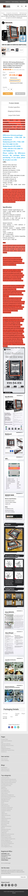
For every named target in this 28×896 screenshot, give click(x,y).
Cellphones (4, 832)
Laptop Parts (4, 820)
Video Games (4, 793)
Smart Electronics (5, 791)
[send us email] (16, 885)
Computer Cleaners (6, 810)
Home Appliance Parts (6, 846)
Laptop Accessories (6, 818)
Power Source (4, 804)
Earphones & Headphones (7, 795)
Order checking (15, 1)
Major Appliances (5, 845)
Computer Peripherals (6, 809)
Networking (4, 824)
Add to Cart (21, 93)
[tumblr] (9, 885)
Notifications (4, 767)
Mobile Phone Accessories (7, 834)
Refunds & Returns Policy (7, 745)
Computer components (12, 13)
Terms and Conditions (6, 740)
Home (2, 13)
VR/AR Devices (5, 801)
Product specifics (14, 107)
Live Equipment (5, 790)
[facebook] (2, 885)
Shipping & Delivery (14, 111)
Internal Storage (5, 823)
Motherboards (23, 13)
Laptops (3, 817)
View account (23, 1)
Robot (2, 802)
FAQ (2, 742)
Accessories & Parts (6, 798)
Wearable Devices (5, 799)
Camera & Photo (5, 777)
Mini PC (3, 827)
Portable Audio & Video (6, 784)
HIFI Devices (4, 788)
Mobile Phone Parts (6, 835)
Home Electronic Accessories (8, 796)
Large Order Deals (14, 115)
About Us (3, 747)
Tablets (3, 812)
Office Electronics (5, 806)
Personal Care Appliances (7, 843)
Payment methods (5, 744)
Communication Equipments (8, 838)
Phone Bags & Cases (6, 837)
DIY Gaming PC (4, 831)
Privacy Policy (4, 739)
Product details (14, 103)
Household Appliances (6, 842)
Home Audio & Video (6, 785)
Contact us (7, 1)
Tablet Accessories (5, 815)
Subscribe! (23, 877)
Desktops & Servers (6, 829)
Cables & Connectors (6, 826)
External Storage (5, 821)
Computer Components (7, 807)
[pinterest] (12, 885)
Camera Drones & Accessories (8, 779)
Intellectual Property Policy (7, 750)
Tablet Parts (4, 813)
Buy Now (8, 93)
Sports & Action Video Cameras (9, 781)
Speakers (3, 787)
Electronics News (5, 770)
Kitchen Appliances (5, 840)
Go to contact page (5, 863)
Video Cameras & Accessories (8, 782)
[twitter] (6, 885)
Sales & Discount (5, 769)
